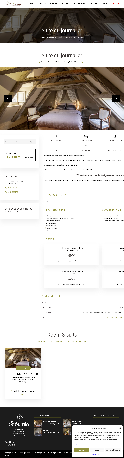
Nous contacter (18, 437)
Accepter (81, 450)
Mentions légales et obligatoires (35, 453)
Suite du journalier (115, 317)
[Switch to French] (113, 3)
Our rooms (42, 4)
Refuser (96, 450)
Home (32, 4)
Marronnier (56, 341)
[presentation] (8, 98)
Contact (105, 4)
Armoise (41, 341)
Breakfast (53, 4)
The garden (65, 4)
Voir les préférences (113, 450)
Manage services (79, 444)
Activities (94, 4)
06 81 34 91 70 (13, 192)
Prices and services (80, 4)
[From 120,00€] (23, 358)
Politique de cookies (96, 454)
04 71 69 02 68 (13, 188)
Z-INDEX (59, 453)
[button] (120, 428)
